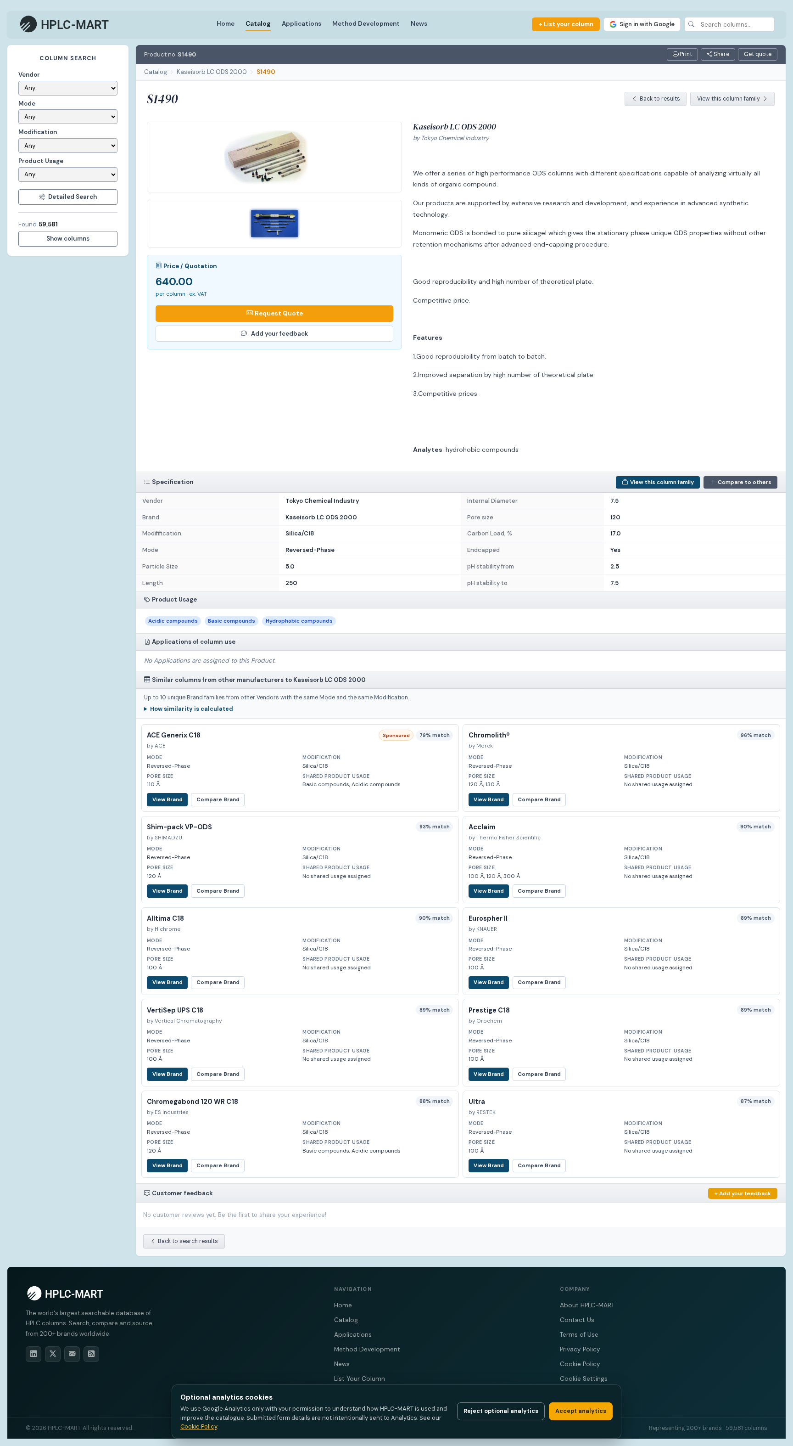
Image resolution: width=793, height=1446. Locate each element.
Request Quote (279, 313)
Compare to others (744, 482)
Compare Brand (218, 799)
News (419, 24)
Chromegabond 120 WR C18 (192, 1101)
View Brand (167, 799)
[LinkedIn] (33, 1354)
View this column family (728, 98)
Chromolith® (489, 735)
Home (226, 24)
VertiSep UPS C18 (175, 1010)
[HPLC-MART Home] (65, 24)
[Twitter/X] (53, 1354)
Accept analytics (580, 1411)
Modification (37, 132)
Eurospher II (488, 918)
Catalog (258, 24)
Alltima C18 (165, 918)
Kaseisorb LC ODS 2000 (212, 72)
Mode (26, 103)
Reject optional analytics (501, 1411)
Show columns (67, 238)
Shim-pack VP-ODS (179, 827)
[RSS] (91, 1354)
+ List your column (566, 24)
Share (720, 54)
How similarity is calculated (191, 709)
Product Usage (40, 161)
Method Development (366, 24)
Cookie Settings (584, 1379)
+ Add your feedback (743, 1193)
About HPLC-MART (587, 1305)
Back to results (660, 98)
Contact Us (577, 1320)
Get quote (757, 54)
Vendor (29, 75)
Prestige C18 (489, 1010)
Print (685, 54)
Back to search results (188, 1241)
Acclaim (482, 827)
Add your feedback (279, 334)
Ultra (477, 1101)
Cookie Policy (580, 1364)
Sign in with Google (647, 24)
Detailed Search (72, 197)
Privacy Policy (580, 1349)
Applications (301, 24)
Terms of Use (579, 1335)
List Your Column (359, 1379)
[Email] (72, 1354)
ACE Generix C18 (174, 735)
